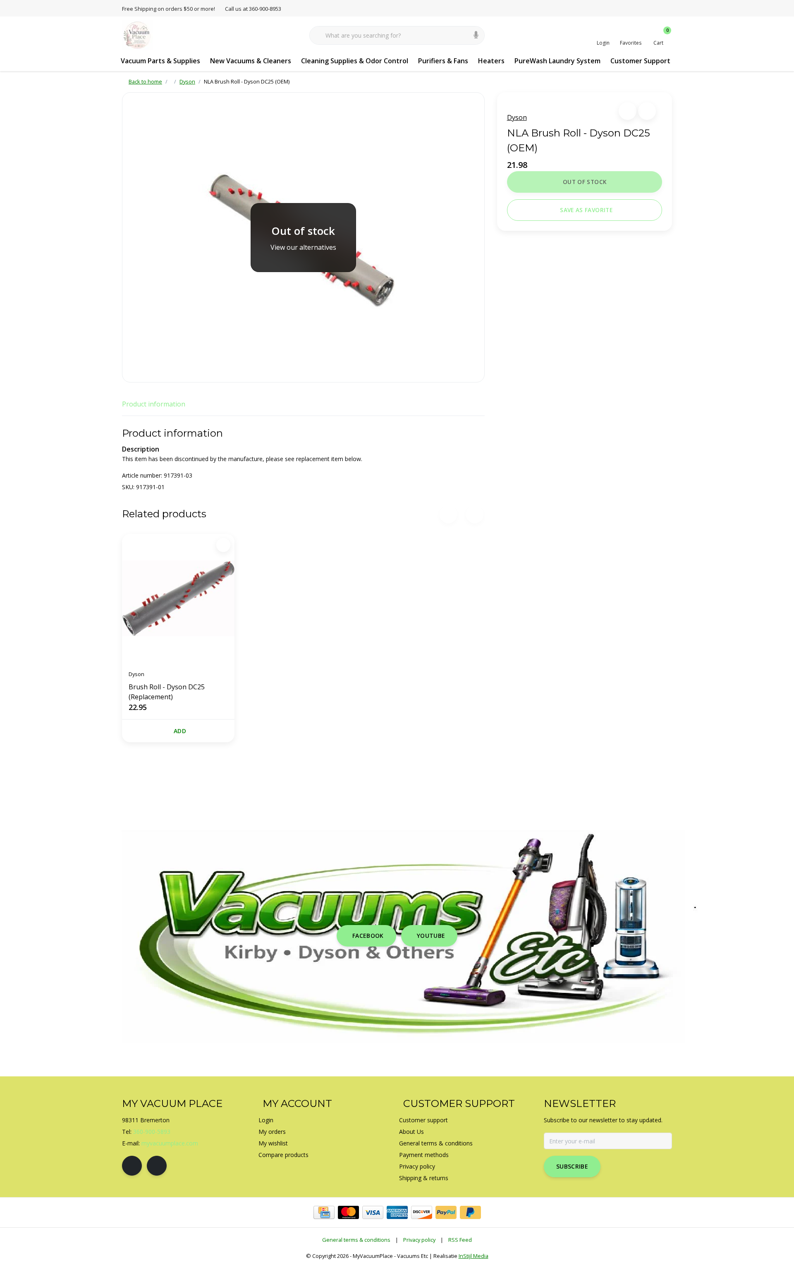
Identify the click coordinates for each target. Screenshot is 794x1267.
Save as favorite (586, 210)
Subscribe (572, 1166)
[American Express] (397, 1212)
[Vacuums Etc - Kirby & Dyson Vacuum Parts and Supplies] (137, 34)
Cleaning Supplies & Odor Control (354, 60)
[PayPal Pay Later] (470, 1212)
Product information (153, 404)
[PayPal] (446, 1212)
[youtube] (157, 1166)
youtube (431, 935)
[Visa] (372, 1212)
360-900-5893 (151, 1132)
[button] (627, 111)
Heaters (491, 60)
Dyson (517, 117)
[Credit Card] (324, 1212)
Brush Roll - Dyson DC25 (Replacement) (167, 691)
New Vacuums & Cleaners (250, 60)
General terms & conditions (356, 1239)
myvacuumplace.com (169, 1143)
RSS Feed (460, 1239)
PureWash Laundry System (557, 60)
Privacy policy (419, 1239)
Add (180, 731)
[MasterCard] (348, 1212)
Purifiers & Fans (443, 60)
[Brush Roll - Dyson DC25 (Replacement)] (178, 599)
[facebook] (132, 1166)
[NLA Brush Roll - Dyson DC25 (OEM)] (303, 237)
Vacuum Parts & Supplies (160, 60)
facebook (368, 935)
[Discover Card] (421, 1212)
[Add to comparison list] (647, 111)
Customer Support (640, 60)
